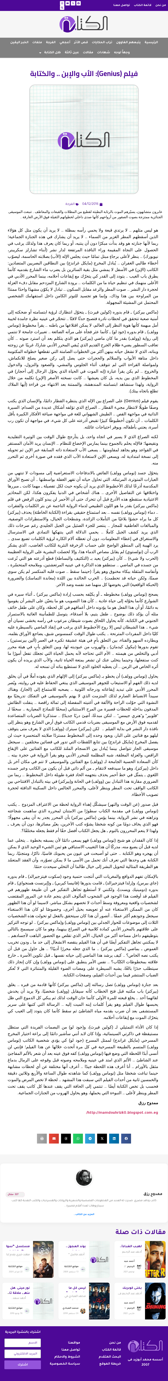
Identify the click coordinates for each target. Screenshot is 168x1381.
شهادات (103, 53)
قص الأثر (81, 42)
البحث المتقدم (110, 1357)
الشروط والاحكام (67, 1357)
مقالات (88, 53)
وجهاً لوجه (122, 53)
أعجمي (65, 42)
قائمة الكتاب (142, 5)
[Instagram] (62, 3)
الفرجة (51, 42)
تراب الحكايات (102, 42)
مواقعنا (74, 1343)
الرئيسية (151, 42)
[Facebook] (78, 3)
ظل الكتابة (52, 53)
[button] (126, 1139)
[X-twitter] (73, 3)
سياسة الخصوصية (65, 1364)
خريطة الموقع (110, 1364)
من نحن (160, 5)
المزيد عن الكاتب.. (84, 1214)
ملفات (37, 42)
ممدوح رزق (153, 1194)
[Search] (62, 7)
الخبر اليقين (19, 42)
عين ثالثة (72, 53)
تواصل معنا (121, 5)
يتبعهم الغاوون (128, 42)
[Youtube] (67, 3)
